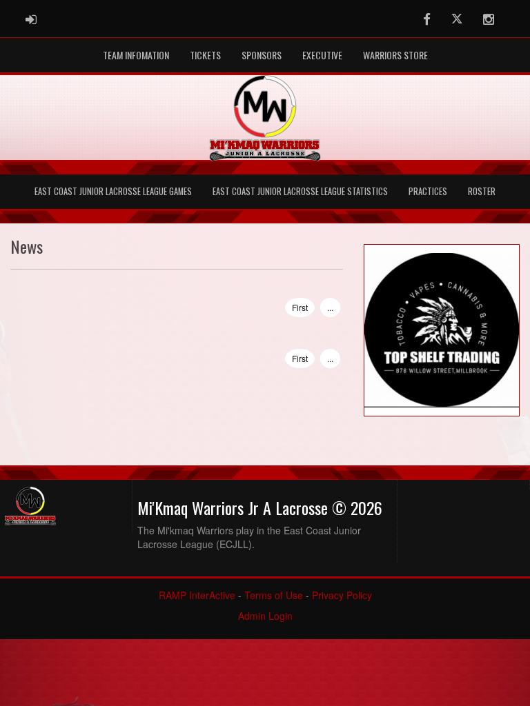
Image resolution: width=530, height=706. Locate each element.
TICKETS (205, 55)
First (300, 307)
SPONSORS (262, 55)
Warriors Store (395, 55)
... (330, 307)
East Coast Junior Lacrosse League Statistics (300, 191)
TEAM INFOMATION (136, 55)
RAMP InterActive (197, 595)
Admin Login (265, 616)
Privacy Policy (342, 595)
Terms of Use (273, 595)
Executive (322, 55)
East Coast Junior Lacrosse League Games (113, 191)
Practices (428, 191)
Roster (481, 191)
